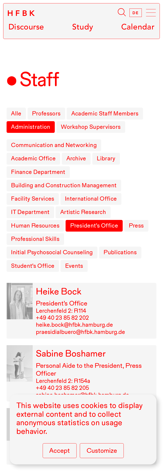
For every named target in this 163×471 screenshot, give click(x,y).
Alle (16, 113)
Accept (59, 450)
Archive (76, 158)
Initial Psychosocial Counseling (52, 252)
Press (136, 225)
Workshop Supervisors (91, 126)
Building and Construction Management (64, 185)
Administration (30, 126)
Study (82, 26)
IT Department (30, 211)
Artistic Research (83, 211)
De (135, 13)
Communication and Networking (54, 145)
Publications (120, 252)
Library (106, 158)
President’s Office (94, 225)
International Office (91, 198)
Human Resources (35, 225)
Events (74, 265)
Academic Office (33, 158)
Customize (102, 450)
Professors (46, 113)
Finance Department (38, 171)
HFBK (22, 13)
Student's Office (32, 265)
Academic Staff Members (105, 113)
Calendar (137, 26)
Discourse (26, 26)
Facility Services (32, 198)
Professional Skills (35, 238)
